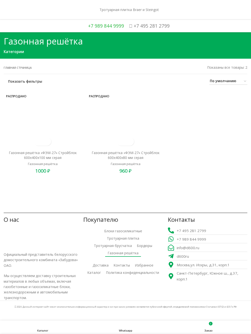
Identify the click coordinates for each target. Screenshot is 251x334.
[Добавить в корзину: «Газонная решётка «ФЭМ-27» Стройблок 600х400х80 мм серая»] (121, 141)
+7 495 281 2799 (151, 25)
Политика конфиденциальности (132, 272)
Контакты (121, 265)
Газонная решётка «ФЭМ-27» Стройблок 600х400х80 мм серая (126, 155)
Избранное (144, 265)
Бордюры (144, 245)
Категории (14, 52)
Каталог (94, 272)
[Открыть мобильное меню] (5, 10)
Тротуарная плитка (123, 238)
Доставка (101, 265)
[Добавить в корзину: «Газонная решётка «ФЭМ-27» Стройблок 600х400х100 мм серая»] (38, 141)
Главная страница (18, 67)
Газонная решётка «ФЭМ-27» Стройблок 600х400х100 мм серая (43, 155)
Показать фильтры (25, 81)
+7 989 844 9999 (105, 25)
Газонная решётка (43, 164)
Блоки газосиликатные (123, 231)
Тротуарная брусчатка (113, 245)
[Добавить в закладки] (47, 141)
